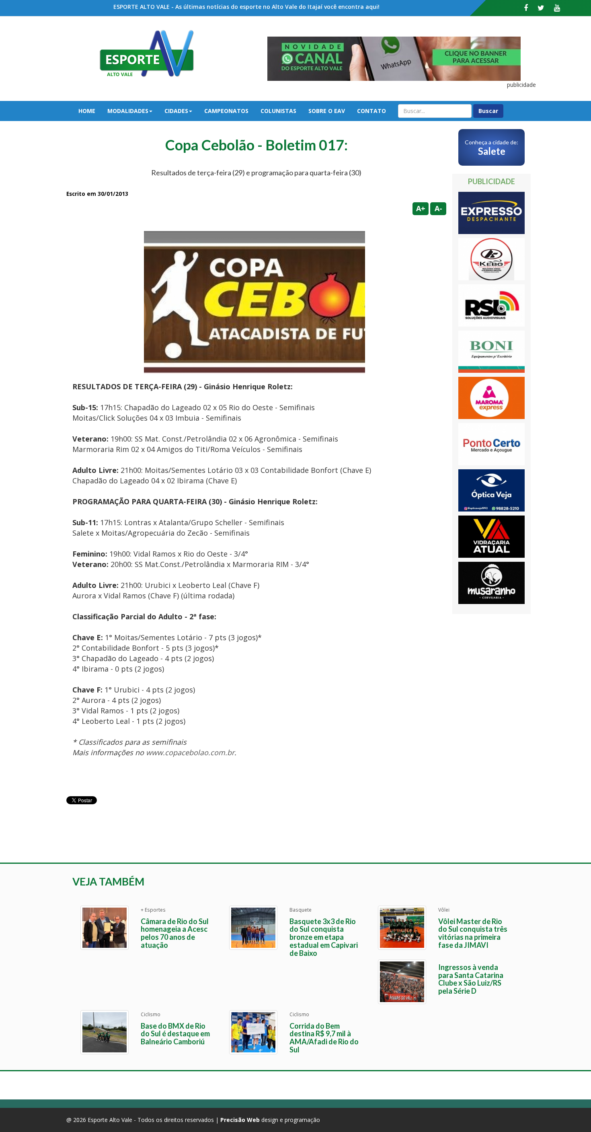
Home (86, 111)
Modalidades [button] (127, 111)
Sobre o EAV (326, 111)
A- (438, 208)
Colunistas (278, 111)
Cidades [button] (176, 111)
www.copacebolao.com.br (190, 752)
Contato (371, 111)
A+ (420, 208)
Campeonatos (226, 111)
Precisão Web (240, 1120)
